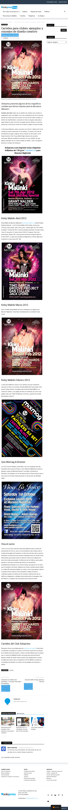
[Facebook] (48, 793)
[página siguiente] (5, 736)
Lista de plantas (5, 775)
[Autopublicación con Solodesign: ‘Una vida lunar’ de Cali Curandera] (22, 721)
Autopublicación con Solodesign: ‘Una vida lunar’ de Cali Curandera (22, 729)
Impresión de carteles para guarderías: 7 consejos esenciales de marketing (11, 681)
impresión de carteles (30, 648)
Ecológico (41, 16)
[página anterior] (2, 736)
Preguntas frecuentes (29, 771)
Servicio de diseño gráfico (53, 775)
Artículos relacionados (8, 713)
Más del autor (20, 713)
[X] (62, 793)
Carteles (22, 16)
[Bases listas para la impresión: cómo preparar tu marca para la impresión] (7, 721)
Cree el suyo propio (52, 780)
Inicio (2, 22)
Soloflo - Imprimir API (52, 773)
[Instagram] (51, 793)
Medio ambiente (5, 773)
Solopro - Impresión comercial (54, 771)
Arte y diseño (9, 22)
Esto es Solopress (6, 771)
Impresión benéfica (51, 776)
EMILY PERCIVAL (12, 747)
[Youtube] (48, 799)
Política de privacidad (29, 778)
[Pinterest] (58, 793)
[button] (65, 11)
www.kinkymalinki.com (28, 223)
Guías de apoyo (28, 773)
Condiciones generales (30, 780)
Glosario (26, 776)
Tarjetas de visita (36, 11)
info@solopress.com (32, 798)
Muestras (49, 778)
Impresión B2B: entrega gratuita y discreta (34, 680)
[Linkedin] (55, 793)
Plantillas (26, 775)
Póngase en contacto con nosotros (10, 776)
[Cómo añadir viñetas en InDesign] (37, 721)
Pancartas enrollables (10, 16)
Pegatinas (32, 16)
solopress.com (52, 2)
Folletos (24, 11)
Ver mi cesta (63, 2)
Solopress (5, 38)
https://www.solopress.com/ (20, 701)
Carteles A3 (30, 150)
